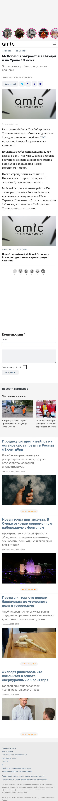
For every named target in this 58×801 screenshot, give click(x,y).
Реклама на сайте (9, 758)
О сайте (5, 765)
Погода (5, 761)
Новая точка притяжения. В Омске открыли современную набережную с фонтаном (27, 523)
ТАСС (43, 137)
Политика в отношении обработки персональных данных (24, 779)
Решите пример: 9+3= (12, 367)
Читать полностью (29, 511)
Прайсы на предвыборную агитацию (16, 768)
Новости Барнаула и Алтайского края (17, 771)
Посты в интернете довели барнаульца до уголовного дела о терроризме (24, 601)
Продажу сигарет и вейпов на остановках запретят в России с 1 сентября (28, 445)
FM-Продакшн (7, 751)
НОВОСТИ (7, 51)
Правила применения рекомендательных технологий (23, 776)
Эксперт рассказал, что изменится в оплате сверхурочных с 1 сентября (25, 676)
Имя (5, 340)
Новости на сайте (9, 748)
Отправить (10, 372)
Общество (21, 51)
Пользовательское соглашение (14, 755)
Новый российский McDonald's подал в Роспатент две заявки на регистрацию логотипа (25, 257)
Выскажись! (10, 84)
